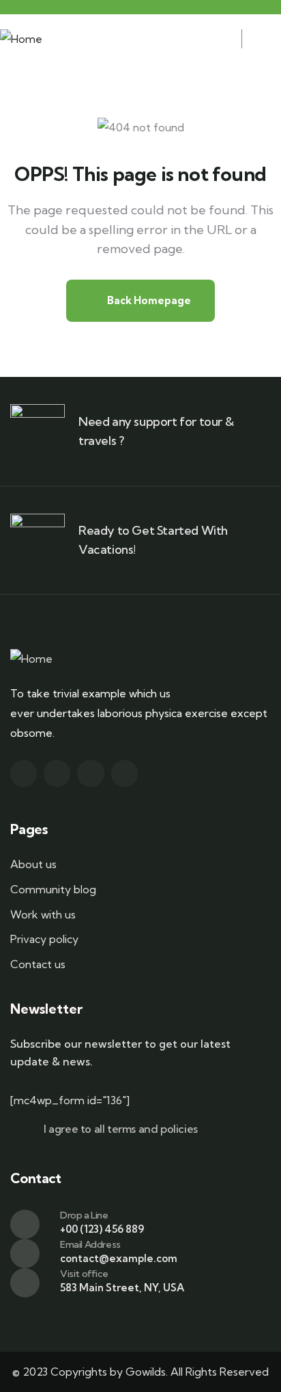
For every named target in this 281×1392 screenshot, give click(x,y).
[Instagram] (90, 773)
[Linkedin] (124, 773)
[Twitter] (23, 773)
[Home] (21, 39)
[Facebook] (57, 773)
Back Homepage (148, 300)
